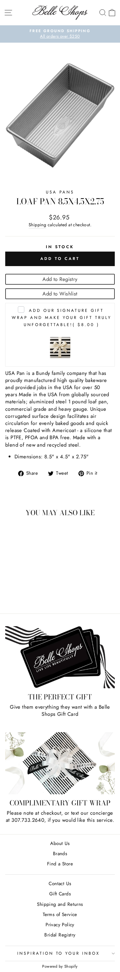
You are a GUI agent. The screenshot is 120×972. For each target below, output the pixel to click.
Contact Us (60, 883)
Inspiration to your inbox (58, 953)
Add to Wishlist (59, 293)
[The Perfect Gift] (60, 657)
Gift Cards (60, 893)
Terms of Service (60, 914)
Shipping (37, 225)
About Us (60, 843)
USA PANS (60, 192)
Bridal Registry (59, 935)
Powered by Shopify (60, 966)
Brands (60, 853)
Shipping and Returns (60, 904)
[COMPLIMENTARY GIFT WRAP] (60, 763)
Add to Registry (59, 279)
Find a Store (60, 863)
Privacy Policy (60, 924)
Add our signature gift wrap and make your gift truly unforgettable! (61, 318)
